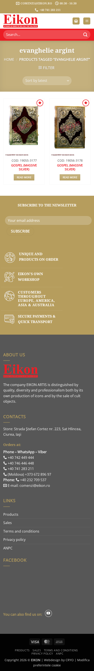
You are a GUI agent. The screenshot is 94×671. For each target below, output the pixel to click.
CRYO (70, 660)
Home (9, 59)
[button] (76, 21)
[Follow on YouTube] (48, 613)
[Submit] (85, 34)
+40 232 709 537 (32, 479)
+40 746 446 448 (20, 463)
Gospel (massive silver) (24, 167)
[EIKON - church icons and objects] (25, 21)
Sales (7, 522)
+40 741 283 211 (20, 468)
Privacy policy (14, 539)
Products (10, 514)
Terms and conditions (21, 531)
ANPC (7, 548)
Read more (24, 177)
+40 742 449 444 (20, 457)
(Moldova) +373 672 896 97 (29, 474)
